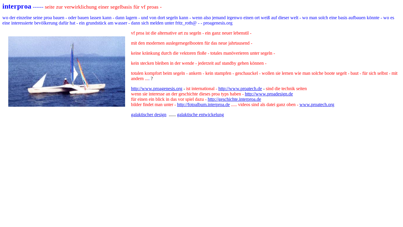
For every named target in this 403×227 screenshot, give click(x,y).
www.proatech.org (316, 104)
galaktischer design (148, 114)
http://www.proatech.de (240, 88)
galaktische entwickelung (200, 114)
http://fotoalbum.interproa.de (203, 104)
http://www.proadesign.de (269, 93)
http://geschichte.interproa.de (234, 99)
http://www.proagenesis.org (156, 88)
